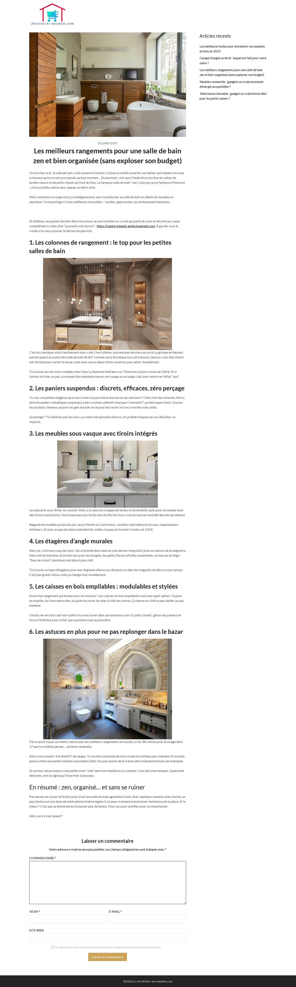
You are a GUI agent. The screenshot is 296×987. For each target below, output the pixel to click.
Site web (36, 930)
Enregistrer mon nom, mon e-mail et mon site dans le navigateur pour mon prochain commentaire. (108, 947)
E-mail (115, 911)
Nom (35, 911)
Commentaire (42, 858)
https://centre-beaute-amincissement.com (126, 226)
